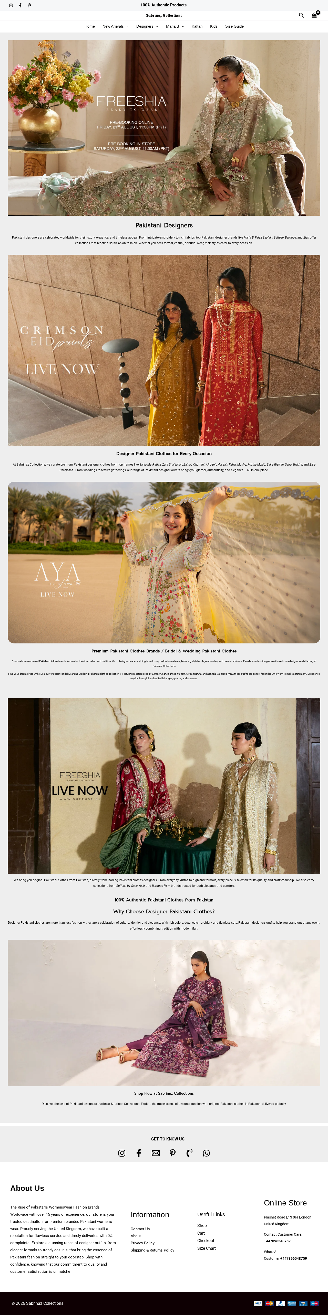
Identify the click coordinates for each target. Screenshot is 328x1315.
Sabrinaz (157, 666)
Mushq (241, 464)
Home (90, 26)
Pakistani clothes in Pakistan (240, 1104)
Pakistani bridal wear (62, 673)
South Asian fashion (123, 243)
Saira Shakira (293, 464)
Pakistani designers (25, 237)
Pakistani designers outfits (256, 922)
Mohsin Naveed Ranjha (189, 673)
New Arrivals (113, 26)
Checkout (205, 1240)
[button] (301, 15)
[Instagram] (11, 5)
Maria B (172, 26)
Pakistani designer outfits (162, 470)
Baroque (290, 237)
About (136, 1236)
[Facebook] (20, 5)
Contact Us (140, 1229)
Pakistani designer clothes (92, 464)
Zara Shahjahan (172, 464)
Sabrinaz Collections (31, 464)
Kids (214, 26)
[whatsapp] (206, 1153)
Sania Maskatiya (150, 464)
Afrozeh (211, 464)
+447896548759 (277, 1241)
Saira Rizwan (275, 464)
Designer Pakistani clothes (26, 922)
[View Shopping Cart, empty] (314, 15)
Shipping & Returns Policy (152, 1250)
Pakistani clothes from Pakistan (66, 880)
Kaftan (197, 26)
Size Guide (234, 26)
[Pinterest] (29, 5)
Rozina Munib (256, 464)
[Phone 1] (189, 1153)
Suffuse (279, 237)
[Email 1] (156, 1153)
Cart (201, 1233)
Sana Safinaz (169, 673)
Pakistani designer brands (219, 237)
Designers (144, 26)
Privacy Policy (143, 1243)
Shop (202, 1225)
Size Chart (206, 1248)
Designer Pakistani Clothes (143, 453)
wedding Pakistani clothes (93, 673)
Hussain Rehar (227, 464)
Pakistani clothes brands (52, 661)
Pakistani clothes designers (138, 880)
